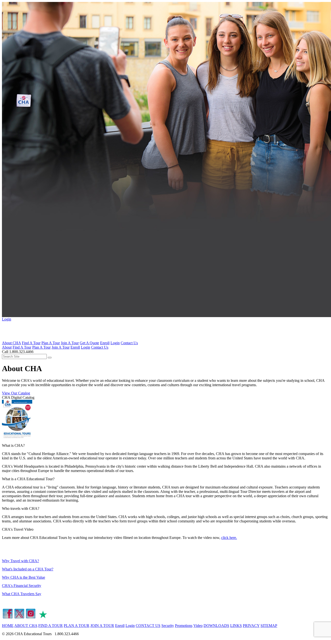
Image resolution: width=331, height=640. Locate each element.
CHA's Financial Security (21, 586)
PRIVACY (251, 626)
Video (198, 626)
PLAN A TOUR (76, 626)
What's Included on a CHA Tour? (27, 569)
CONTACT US (148, 626)
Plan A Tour (50, 343)
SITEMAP (268, 626)
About (7, 347)
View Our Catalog (16, 393)
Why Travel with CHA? (20, 561)
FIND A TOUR (50, 626)
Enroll (105, 343)
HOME (8, 626)
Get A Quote (89, 343)
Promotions (183, 626)
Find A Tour (31, 343)
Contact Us (129, 343)
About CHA (11, 343)
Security (167, 626)
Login (6, 319)
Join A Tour (70, 343)
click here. (229, 538)
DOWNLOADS (216, 626)
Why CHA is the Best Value (23, 577)
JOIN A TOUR (102, 626)
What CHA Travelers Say (21, 594)
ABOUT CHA (25, 626)
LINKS (236, 626)
